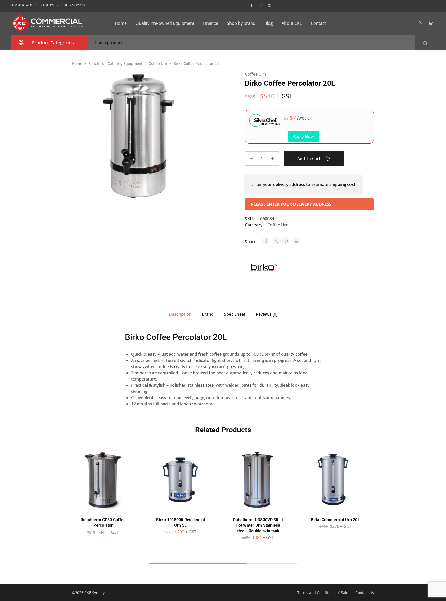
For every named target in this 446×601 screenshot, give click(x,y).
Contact (318, 23)
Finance (210, 23)
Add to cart (309, 158)
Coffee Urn (158, 63)
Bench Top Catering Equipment (115, 63)
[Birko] (263, 268)
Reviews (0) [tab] (266, 314)
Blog (268, 23)
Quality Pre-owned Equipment (165, 23)
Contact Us (364, 592)
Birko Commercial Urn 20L (335, 519)
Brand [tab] (208, 314)
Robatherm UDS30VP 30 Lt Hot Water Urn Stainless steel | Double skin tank (258, 525)
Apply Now (303, 136)
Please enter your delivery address (291, 204)
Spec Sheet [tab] (234, 314)
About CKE (292, 23)
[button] (103, 509)
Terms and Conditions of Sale (322, 592)
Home (121, 23)
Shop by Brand (241, 23)
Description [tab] (180, 314)
